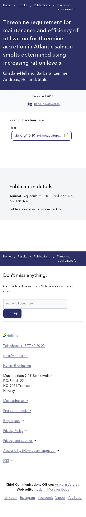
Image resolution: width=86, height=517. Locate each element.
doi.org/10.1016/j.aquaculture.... (38, 135)
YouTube (75, 498)
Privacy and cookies (18, 441)
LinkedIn (10, 498)
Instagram (27, 498)
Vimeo (60, 498)
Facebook (45, 498)
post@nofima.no (15, 356)
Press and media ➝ (17, 411)
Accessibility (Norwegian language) (29, 451)
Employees (11, 421)
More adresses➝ (15, 401)
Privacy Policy (13, 431)
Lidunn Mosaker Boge (52, 489)
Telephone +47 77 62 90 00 (24, 346)
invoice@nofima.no (17, 366)
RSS (6, 461)
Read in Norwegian (47, 104)
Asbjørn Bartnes (67, 484)
